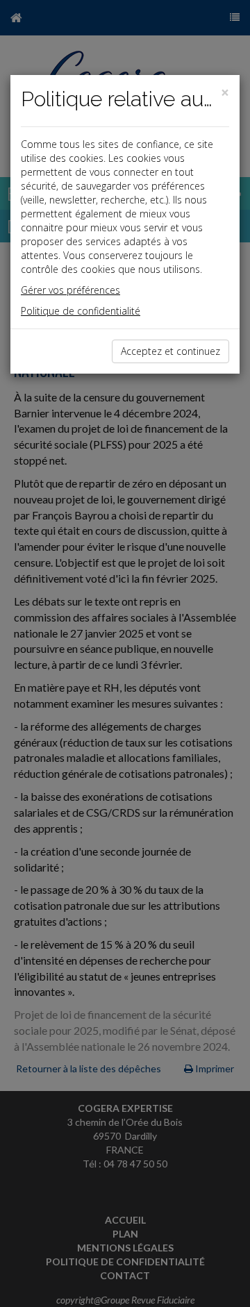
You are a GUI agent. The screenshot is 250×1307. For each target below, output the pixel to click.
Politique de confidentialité (80, 310)
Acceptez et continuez (170, 351)
